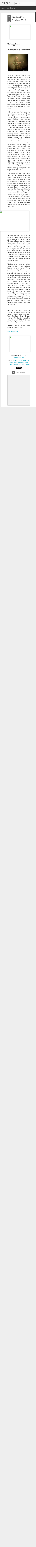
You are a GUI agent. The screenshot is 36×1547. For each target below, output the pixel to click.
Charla (15, 360)
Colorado (21, 360)
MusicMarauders (19, 357)
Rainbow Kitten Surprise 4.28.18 (19, 18)
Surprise (21, 364)
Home (13, 8)
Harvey (11, 362)
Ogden (10, 364)
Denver (26, 360)
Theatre (27, 364)
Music (27, 362)
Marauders (21, 362)
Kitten (15, 362)
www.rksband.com (13, 331)
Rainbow (15, 364)
